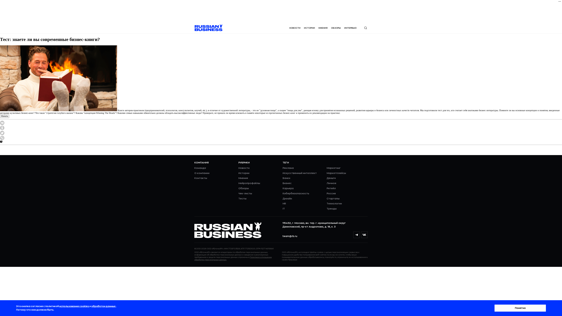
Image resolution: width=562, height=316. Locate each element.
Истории (309, 28)
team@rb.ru (289, 236)
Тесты (242, 198)
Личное (331, 183)
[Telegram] (356, 235)
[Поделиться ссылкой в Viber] (2, 139)
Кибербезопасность (296, 193)
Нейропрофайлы (249, 183)
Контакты (200, 178)
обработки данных (103, 306)
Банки (286, 178)
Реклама (288, 168)
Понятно (520, 308)
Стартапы (333, 198)
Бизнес (287, 183)
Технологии (334, 203)
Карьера (288, 188)
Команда (200, 168)
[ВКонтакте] (364, 235)
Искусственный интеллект (300, 173)
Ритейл (331, 188)
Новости (294, 28)
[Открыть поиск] (365, 28)
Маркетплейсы (336, 173)
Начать (4, 116)
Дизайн (287, 198)
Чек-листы (245, 193)
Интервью (350, 28)
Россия (331, 193)
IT (284, 209)
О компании (201, 173)
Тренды (332, 209)
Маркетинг (334, 168)
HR (284, 203)
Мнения (323, 28)
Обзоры (336, 28)
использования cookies (74, 306)
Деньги (331, 178)
